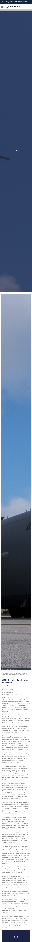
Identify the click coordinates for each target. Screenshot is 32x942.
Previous (2, 481)
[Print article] (4, 686)
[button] (7, 3)
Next (29, 481)
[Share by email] (7, 686)
